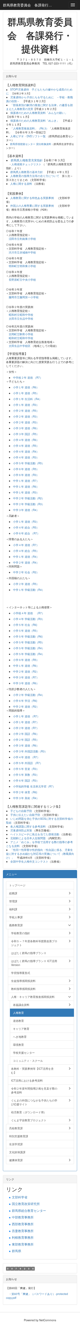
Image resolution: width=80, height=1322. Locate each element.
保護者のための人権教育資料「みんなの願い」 (40, 113)
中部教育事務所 (23, 1217)
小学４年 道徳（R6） (26, 440)
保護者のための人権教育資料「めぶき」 (34, 120)
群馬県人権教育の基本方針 (26, 172)
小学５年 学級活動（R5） (28, 463)
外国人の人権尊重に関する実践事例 (32, 206)
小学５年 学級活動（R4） (28, 648)
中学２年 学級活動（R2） (28, 498)
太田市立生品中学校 (21, 318)
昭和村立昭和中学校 (21, 315)
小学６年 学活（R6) (25, 701)
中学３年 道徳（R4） (26, 510)
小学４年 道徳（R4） (26, 451)
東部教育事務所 (23, 1244)
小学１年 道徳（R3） (26, 405)
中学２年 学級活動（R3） (28, 504)
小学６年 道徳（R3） (26, 475)
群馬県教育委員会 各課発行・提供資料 (29, 4)
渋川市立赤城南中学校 (22, 252)
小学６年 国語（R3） (26, 780)
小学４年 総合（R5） (26, 527)
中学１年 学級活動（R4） (28, 590)
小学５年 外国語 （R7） (28, 763)
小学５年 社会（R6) (25, 625)
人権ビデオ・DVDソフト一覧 (28, 136)
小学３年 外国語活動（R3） (30, 751)
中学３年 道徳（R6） (26, 683)
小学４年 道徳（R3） (26, 457)
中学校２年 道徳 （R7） (28, 377)
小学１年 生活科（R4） (27, 399)
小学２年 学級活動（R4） (28, 695)
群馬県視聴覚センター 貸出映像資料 (30, 144)
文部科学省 (19, 1197)
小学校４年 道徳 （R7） (28, 613)
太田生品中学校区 (20, 346)
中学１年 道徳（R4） (26, 557)
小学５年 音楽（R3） (26, 769)
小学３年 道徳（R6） (26, 428)
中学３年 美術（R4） (26, 798)
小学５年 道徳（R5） (26, 630)
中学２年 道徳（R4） (26, 562)
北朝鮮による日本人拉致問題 (28, 838)
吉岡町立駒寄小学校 (21, 334)
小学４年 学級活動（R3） (28, 619)
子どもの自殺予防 (21, 811)
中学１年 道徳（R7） (26, 481)
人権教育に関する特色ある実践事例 (32, 198)
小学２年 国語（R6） (26, 734)
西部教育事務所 (23, 1224)
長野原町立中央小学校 (22, 279)
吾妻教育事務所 (23, 1231)
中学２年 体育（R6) (25, 792)
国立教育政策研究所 (26, 1203)
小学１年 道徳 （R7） (26, 716)
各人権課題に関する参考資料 (28, 826)
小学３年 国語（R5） (26, 434)
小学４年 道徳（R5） (26, 446)
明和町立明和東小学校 (22, 266)
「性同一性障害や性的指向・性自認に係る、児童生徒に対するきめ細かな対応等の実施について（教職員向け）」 (40, 853)
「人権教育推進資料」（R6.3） (29, 128)
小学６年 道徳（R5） (26, 469)
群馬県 (16, 1251)
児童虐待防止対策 (21, 830)
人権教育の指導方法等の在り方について (34, 176)
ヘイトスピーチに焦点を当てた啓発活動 (34, 834)
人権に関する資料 (21, 184)
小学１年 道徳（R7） (26, 722)
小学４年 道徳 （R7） (26, 757)
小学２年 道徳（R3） (26, 416)
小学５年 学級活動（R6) (28, 636)
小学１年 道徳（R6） (26, 387)
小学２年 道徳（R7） (26, 728)
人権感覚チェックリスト (26, 164)
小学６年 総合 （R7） (26, 533)
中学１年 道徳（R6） (26, 486)
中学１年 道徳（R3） (26, 492)
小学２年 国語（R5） (26, 739)
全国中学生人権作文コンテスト (29, 861)
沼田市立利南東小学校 (22, 239)
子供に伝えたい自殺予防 (25, 815)
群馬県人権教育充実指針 (27, 160)
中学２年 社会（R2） (26, 572)
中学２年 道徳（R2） (26, 671)
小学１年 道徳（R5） (26, 393)
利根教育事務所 (23, 1237)
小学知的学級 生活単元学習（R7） (34, 786)
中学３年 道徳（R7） (26, 677)
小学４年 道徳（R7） (26, 545)
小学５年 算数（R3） (26, 775)
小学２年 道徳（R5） (26, 411)
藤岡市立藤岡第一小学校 (24, 297)
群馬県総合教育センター (29, 1210)
